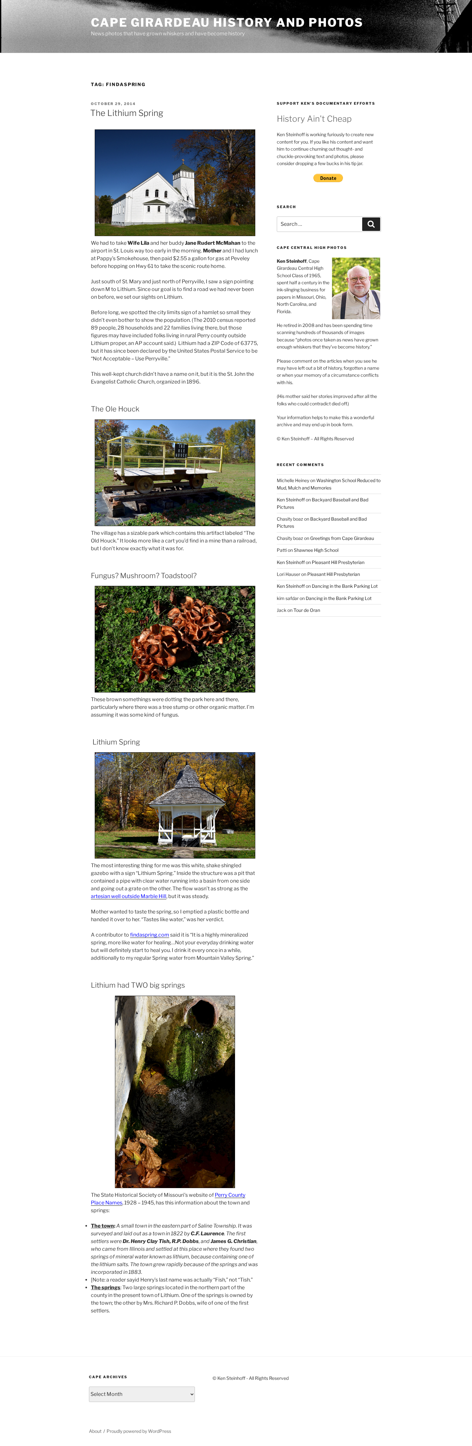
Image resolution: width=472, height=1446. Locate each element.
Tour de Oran (306, 610)
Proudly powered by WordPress (139, 1431)
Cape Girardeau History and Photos (227, 22)
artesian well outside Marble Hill (128, 896)
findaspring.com (149, 935)
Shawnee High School (316, 550)
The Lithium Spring (126, 113)
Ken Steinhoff (291, 499)
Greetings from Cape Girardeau (342, 538)
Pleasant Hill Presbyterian (338, 562)
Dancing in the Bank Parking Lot (345, 586)
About (95, 1431)
